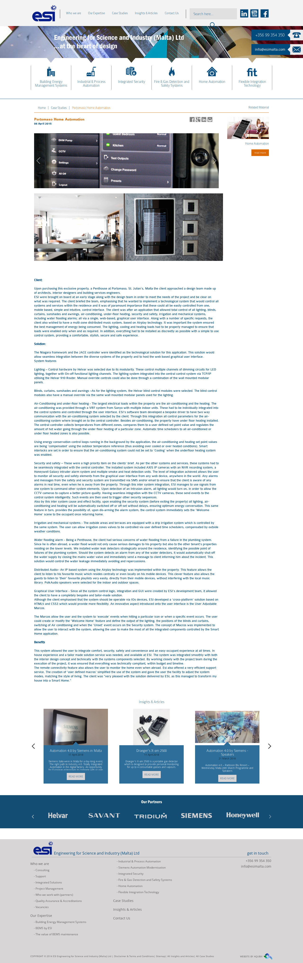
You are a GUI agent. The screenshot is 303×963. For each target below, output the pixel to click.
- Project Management (48, 889)
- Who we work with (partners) (53, 895)
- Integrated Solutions (48, 882)
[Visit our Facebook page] (264, 13)
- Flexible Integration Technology (138, 892)
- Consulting (41, 870)
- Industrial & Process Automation (139, 861)
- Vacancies (41, 907)
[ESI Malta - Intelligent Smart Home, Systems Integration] (62, 823)
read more (78, 774)
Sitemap (160, 956)
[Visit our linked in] (244, 13)
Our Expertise (41, 915)
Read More (260, 152)
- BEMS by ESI (43, 928)
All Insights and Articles (180, 956)
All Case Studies (205, 956)
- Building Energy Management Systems (60, 922)
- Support (40, 876)
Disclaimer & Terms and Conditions (134, 956)
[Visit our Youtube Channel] (254, 13)
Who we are (39, 863)
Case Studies (123, 900)
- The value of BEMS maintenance (56, 934)
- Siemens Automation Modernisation (141, 867)
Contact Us (121, 918)
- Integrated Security (130, 874)
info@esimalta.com (270, 49)
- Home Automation (130, 886)
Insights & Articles (151, 702)
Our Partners (151, 801)
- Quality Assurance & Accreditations (58, 901)
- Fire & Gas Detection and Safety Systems (144, 880)
